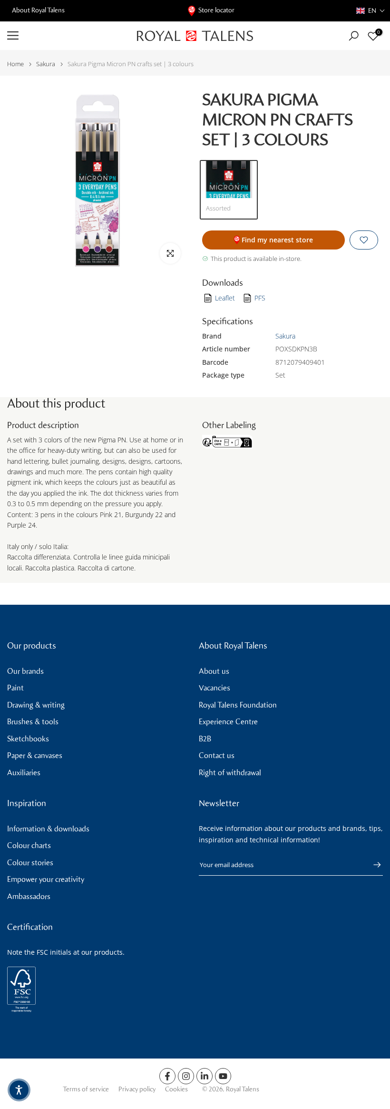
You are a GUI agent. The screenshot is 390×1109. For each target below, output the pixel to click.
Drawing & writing (36, 704)
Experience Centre (228, 721)
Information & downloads (48, 828)
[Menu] (65, 35)
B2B (205, 738)
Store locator (216, 10)
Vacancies (214, 687)
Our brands (25, 671)
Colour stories (30, 862)
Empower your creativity (45, 879)
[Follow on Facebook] (167, 1076)
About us (214, 671)
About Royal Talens (38, 10)
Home (15, 64)
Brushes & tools (32, 721)
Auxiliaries (23, 772)
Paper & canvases (34, 755)
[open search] (354, 36)
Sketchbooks (28, 738)
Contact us (216, 755)
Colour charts (29, 845)
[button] (370, 11)
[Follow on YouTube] (223, 1076)
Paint (15, 687)
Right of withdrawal (230, 772)
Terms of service (86, 1089)
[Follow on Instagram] (186, 1076)
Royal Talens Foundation (238, 704)
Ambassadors (28, 896)
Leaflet (225, 297)
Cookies (176, 1089)
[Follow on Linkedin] (204, 1076)
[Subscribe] (372, 864)
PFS (259, 297)
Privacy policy (137, 1089)
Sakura (45, 64)
